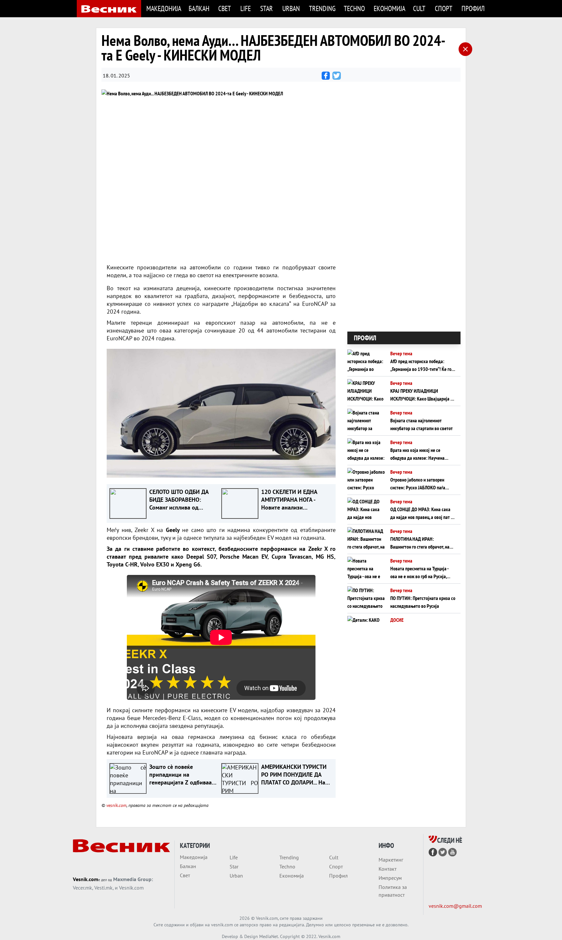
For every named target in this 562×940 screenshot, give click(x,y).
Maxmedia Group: (133, 879)
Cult (419, 8)
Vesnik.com (85, 879)
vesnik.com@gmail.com (455, 906)
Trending (322, 8)
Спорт (443, 8)
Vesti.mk (103, 887)
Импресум (390, 878)
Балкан (199, 8)
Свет (224, 8)
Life (245, 8)
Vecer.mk (82, 887)
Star (266, 8)
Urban (291, 8)
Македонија (163, 8)
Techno (354, 8)
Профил (473, 8)
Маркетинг (391, 859)
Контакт (387, 868)
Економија (389, 8)
